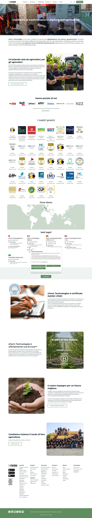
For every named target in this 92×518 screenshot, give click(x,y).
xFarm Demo (76, 467)
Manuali (64, 477)
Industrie (43, 476)
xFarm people (55, 469)
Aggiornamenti (33, 481)
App (31, 470)
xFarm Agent (33, 469)
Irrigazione (21, 488)
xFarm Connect (33, 473)
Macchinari (21, 473)
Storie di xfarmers (66, 469)
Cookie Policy (44, 261)
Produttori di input (45, 485)
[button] (25, 2)
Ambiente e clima (23, 483)
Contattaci (46, 276)
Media (64, 480)
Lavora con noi (55, 472)
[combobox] (71, 2)
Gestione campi (22, 470)
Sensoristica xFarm (34, 467)
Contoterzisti (44, 473)
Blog (64, 467)
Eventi (64, 470)
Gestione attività (23, 472)
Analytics (32, 472)
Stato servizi (32, 483)
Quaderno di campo (45, 467)
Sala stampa (65, 473)
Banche (42, 481)
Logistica (21, 486)
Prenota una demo (78, 469)
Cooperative (43, 478)
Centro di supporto (34, 480)
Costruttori (43, 483)
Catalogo (65, 475)
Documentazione (23, 497)
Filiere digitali (65, 478)
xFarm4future (55, 473)
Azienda (53, 467)
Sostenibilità (41, 2)
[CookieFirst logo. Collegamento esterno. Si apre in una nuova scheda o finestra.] (31, 250)
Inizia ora (79, 2)
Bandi (64, 472)
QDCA (60, 2)
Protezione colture (23, 475)
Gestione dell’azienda (24, 495)
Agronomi (43, 475)
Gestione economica (23, 476)
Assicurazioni (44, 480)
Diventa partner (55, 475)
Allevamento (22, 484)
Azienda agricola (44, 469)
